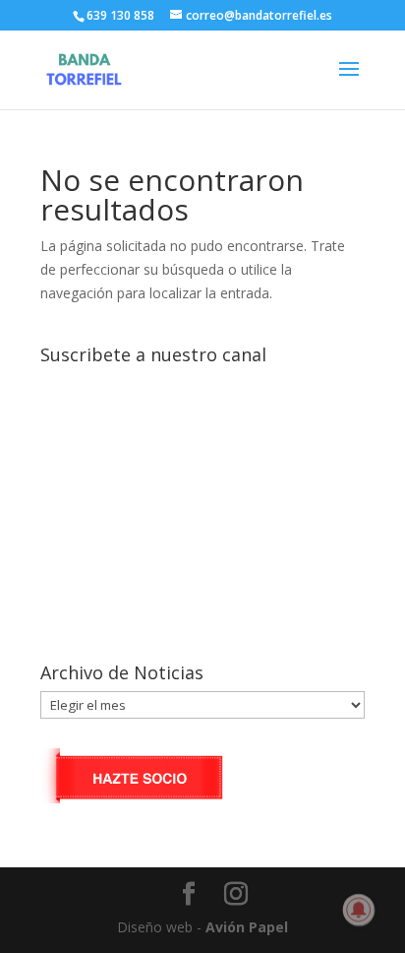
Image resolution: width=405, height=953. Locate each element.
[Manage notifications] (359, 909)
